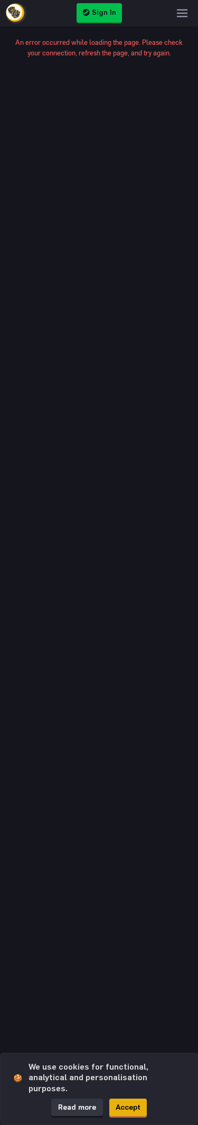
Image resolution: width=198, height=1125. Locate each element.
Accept (128, 1107)
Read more (77, 1107)
